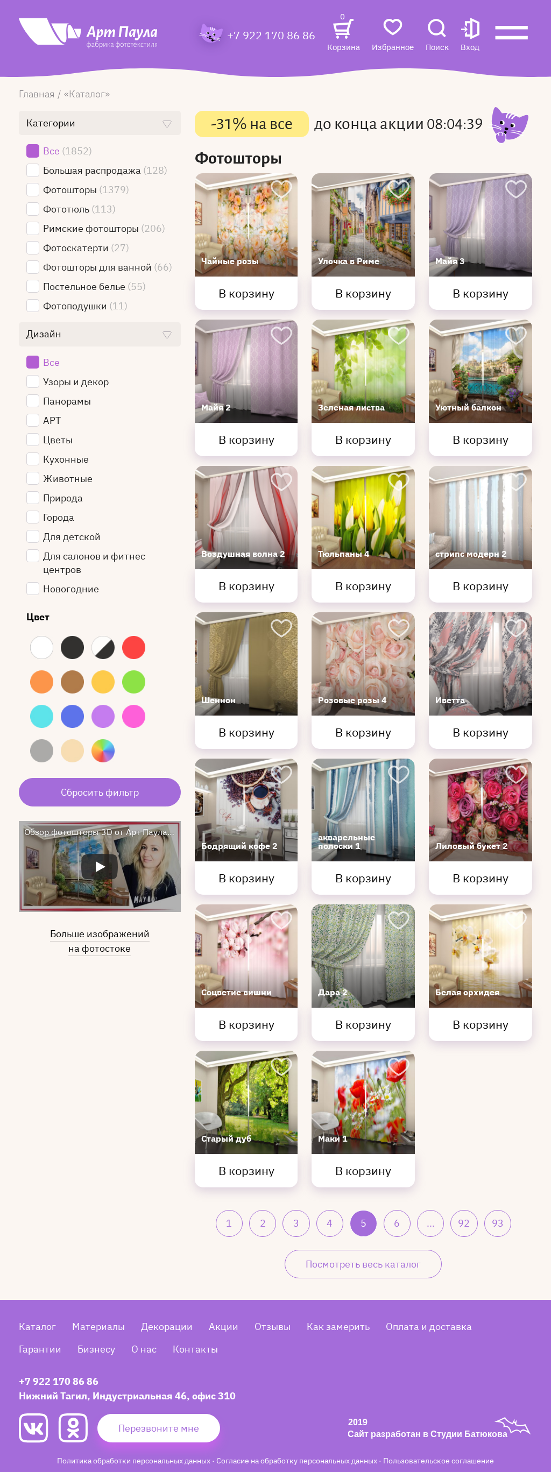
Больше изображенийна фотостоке (100, 941)
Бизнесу (96, 1349)
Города (59, 517)
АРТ (53, 420)
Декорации (167, 1326)
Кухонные (67, 459)
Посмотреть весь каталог (363, 1264)
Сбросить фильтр (100, 792)
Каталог (37, 1326)
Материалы (98, 1326)
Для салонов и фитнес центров (94, 563)
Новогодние (72, 589)
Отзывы (273, 1326)
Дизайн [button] (43, 334)
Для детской (73, 536)
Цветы (59, 440)
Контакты (195, 1349)
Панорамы (69, 401)
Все (67, 151)
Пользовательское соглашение (438, 1460)
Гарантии (40, 1349)
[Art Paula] (89, 39)
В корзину (246, 293)
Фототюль (79, 209)
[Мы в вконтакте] (38, 1428)
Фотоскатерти (86, 248)
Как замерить (338, 1326)
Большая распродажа (105, 170)
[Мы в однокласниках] (77, 1428)
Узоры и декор (77, 382)
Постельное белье (94, 286)
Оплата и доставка (429, 1326)
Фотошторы (86, 189)
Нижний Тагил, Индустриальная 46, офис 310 (127, 1396)
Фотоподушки (85, 306)
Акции (223, 1326)
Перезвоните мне (158, 1428)
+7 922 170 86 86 (271, 36)
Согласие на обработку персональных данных (297, 1460)
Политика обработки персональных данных (134, 1460)
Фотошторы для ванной (107, 267)
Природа (64, 498)
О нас (144, 1349)
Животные (69, 478)
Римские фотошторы (104, 228)
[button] (470, 36)
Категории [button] (50, 123)
